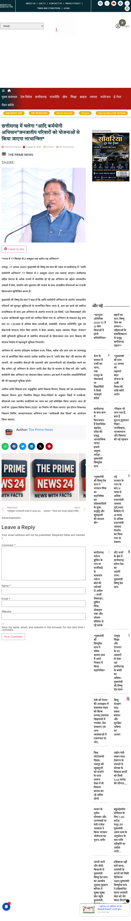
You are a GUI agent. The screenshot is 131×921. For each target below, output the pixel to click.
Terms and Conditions (48, 8)
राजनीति (54, 97)
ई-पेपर (117, 97)
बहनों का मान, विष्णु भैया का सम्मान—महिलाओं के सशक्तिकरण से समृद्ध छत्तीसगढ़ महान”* (120, 330)
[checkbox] (122, 22)
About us (30, 3)
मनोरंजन (105, 97)
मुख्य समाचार (9, 97)
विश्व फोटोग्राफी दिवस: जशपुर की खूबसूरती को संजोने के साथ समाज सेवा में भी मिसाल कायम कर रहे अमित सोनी (99, 776)
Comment (8, 545)
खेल (64, 97)
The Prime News (41, 429)
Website (6, 611)
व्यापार (93, 97)
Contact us (55, 3)
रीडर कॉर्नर (8, 105)
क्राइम (83, 97)
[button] (5, 446)
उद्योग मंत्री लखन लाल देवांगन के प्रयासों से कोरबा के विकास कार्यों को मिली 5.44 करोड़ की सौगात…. (120, 768)
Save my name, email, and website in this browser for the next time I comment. (43, 628)
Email (6, 598)
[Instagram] (127, 3)
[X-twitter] (107, 3)
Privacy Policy (73, 3)
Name (6, 585)
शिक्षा (73, 97)
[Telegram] (120, 3)
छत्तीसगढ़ (40, 97)
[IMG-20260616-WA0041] (110, 180)
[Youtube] (113, 3)
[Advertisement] (65, 64)
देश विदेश (26, 97)
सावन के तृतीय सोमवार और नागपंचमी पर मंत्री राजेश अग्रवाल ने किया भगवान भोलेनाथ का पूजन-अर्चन (100, 824)
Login (66, 8)
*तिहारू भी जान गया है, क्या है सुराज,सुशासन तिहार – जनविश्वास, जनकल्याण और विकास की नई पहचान (121, 424)
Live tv (42, 3)
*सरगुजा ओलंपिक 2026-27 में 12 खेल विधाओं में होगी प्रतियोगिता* (100, 326)
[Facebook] (100, 3)
